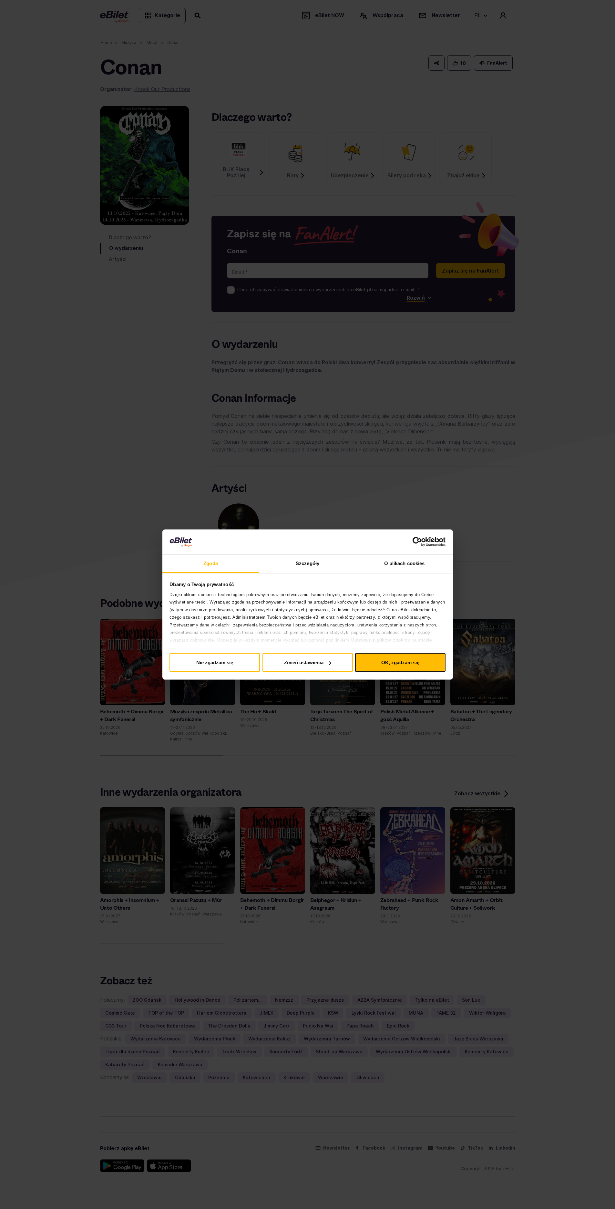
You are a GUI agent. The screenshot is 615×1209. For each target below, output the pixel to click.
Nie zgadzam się (214, 662)
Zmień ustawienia (303, 662)
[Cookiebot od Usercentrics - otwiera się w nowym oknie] (417, 542)
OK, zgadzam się (400, 662)
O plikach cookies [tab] (404, 563)
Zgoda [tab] (210, 563)
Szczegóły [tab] (307, 563)
